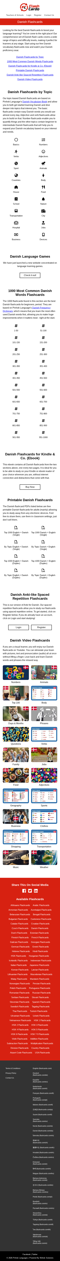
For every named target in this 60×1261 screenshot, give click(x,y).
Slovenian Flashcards (19, 1002)
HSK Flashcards (18, 956)
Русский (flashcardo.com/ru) (43, 1208)
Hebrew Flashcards (21, 951)
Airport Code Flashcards (21, 1052)
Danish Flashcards (39, 928)
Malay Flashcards (19, 979)
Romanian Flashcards (19, 993)
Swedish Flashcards (19, 1006)
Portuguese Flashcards (39, 988)
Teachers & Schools (15, 15)
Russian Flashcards (41, 993)
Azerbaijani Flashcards (41, 910)
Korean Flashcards (20, 969)
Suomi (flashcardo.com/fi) (42, 1115)
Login (28, 15)
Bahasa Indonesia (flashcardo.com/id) (40, 1179)
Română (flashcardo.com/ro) (40, 1202)
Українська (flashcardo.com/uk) (40, 1236)
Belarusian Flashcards (20, 914)
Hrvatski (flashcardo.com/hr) (43, 1153)
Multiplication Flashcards (42, 1043)
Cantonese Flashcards (41, 919)
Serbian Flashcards (20, 997)
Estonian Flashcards (39, 933)
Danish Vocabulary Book (34, 101)
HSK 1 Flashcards (42, 1020)
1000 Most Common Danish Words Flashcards (30, 61)
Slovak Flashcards (40, 997)
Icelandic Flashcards (18, 960)
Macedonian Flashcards (41, 974)
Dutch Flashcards (19, 933)
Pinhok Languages (20, 1258)
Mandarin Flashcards (39, 979)
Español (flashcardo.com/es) (40, 1081)
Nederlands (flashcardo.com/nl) (40, 1087)
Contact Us (49, 15)
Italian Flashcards (19, 965)
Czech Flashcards (20, 928)
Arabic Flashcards (41, 905)
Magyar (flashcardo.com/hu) (43, 1173)
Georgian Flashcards (40, 942)
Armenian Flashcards (18, 910)
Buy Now (30, 487)
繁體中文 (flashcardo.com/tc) (43, 1148)
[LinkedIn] (36, 891)
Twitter (34, 1254)
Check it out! (30, 275)
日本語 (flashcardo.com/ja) (43, 1110)
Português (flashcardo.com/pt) (40, 1099)
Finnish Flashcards (20, 937)
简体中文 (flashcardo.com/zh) (40, 1141)
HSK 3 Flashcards (39, 1025)
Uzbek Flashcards (41, 1016)
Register (37, 15)
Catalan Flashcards (19, 923)
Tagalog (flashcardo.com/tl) (43, 1224)
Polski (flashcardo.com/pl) (42, 1197)
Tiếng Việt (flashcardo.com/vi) (40, 1242)
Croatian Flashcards (40, 923)
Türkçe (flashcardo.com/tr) (42, 1220)
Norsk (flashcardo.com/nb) (43, 1126)
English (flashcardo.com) (42, 1068)
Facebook (27, 1254)
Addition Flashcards (39, 1039)
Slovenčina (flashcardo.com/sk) (40, 1214)
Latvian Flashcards (40, 969)
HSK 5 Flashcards (39, 1029)
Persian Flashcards (42, 983)
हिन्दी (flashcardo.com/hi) (42, 1169)
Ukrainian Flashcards (20, 1016)
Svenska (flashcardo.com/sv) (40, 1120)
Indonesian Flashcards (41, 960)
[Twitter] (30, 891)
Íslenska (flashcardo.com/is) (43, 1136)
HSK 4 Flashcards (20, 1029)
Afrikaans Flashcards (20, 905)
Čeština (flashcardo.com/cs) (43, 1157)
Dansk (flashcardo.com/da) (43, 1131)
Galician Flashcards (19, 942)
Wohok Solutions (46, 1258)
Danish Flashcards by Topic (30, 57)
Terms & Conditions (13, 1068)
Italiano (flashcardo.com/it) (43, 1105)
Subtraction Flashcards (17, 1043)
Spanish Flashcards (41, 1002)
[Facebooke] (24, 891)
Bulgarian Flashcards (18, 919)
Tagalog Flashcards (41, 1006)
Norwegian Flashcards (19, 983)
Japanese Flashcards (39, 965)
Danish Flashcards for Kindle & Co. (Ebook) (30, 66)
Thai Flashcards (20, 1011)
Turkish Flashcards (38, 1011)
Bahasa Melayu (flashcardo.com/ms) (40, 1191)
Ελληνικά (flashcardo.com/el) (40, 1163)
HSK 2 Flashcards (20, 1025)
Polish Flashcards (18, 988)
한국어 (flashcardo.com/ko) (43, 1185)
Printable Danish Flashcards (30, 70)
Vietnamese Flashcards (20, 1020)
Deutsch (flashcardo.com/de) (40, 1074)
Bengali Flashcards (41, 914)
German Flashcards (20, 946)
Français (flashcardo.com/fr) (43, 1093)
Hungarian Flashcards (39, 956)
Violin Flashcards (19, 1039)
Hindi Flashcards (40, 951)
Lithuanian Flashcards (18, 974)
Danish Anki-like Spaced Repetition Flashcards (30, 75)
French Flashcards (40, 937)
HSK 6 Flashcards (19, 1034)
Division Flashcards (20, 1048)
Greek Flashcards (40, 946)
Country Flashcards (40, 1048)
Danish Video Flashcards (30, 79)
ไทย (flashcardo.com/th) (42, 1230)
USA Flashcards (42, 1052)
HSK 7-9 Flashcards (40, 1034)
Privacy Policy (11, 1073)
